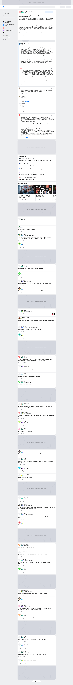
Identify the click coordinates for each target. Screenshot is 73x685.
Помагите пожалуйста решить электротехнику (31, 174)
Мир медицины (27, 413)
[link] (26, 193)
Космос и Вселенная (28, 244)
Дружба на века (27, 475)
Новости (25, 274)
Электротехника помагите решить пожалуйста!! (31, 169)
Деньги (25, 599)
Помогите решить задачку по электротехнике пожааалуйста (35, 160)
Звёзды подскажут (27, 281)
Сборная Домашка (28, 158)
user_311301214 (22, 177)
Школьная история (27, 382)
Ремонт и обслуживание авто (30, 660)
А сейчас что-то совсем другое (30, 327)
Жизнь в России (27, 227)
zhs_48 (21, 163)
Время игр (26, 422)
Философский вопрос (28, 366)
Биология (25, 429)
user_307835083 (22, 168)
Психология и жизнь (28, 318)
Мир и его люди (27, 645)
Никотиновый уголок (28, 311)
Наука (25, 12)
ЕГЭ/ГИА (25, 498)
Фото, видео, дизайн (29, 168)
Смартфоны (25, 545)
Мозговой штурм (27, 606)
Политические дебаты (28, 235)
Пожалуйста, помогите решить (27, 179)
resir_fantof (22, 172)
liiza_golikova (22, 158)
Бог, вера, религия (27, 591)
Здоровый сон (27, 335)
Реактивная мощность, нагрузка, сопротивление (32, 165)
